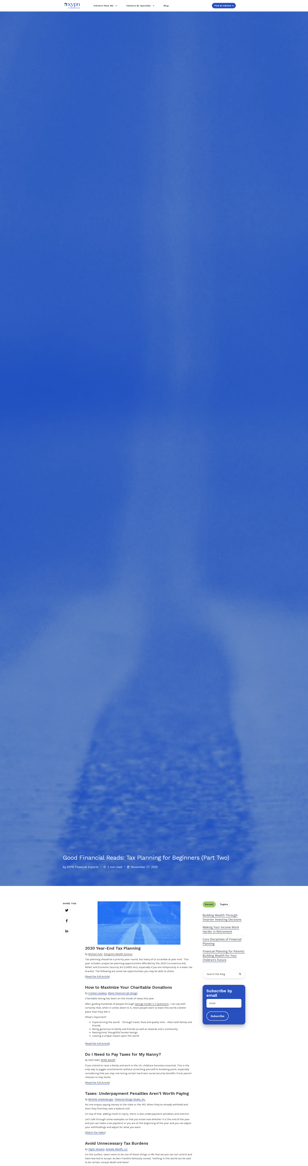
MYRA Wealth (108, 1059)
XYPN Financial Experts (82, 867)
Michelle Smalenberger (100, 1099)
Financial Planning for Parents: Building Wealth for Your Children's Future (224, 955)
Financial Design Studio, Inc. (130, 1099)
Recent (209, 904)
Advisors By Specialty (138, 5)
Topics (224, 904)
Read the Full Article (97, 976)
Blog (166, 5)
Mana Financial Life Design (122, 993)
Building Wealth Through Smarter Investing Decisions (222, 917)
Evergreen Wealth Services (118, 954)
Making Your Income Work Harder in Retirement (221, 929)
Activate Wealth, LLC (117, 1149)
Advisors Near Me (103, 5)
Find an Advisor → (224, 5)
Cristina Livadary (97, 993)
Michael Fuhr (95, 954)
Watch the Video (95, 1132)
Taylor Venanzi (96, 1149)
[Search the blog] (240, 974)
